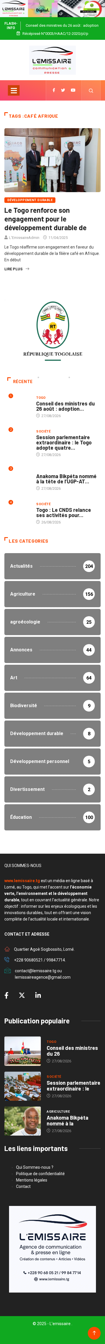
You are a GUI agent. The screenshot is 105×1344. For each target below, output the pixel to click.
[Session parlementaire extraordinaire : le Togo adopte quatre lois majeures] (22, 1086)
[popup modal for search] (91, 90)
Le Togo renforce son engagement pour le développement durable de (45, 219)
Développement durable (29, 200)
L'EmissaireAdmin (24, 237)
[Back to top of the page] (94, 1333)
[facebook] (53, 90)
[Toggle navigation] (13, 90)
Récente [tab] (23, 381)
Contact (23, 1186)
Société (43, 431)
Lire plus (13, 269)
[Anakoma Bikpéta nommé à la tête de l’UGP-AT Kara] (22, 1121)
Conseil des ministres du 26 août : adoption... (65, 406)
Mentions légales (31, 1180)
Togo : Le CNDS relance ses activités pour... (63, 512)
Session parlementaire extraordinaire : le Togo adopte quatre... (64, 442)
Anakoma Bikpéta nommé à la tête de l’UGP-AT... (66, 479)
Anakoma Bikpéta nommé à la (67, 1120)
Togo (41, 398)
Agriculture (47, 470)
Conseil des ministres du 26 (72, 1051)
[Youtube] (73, 90)
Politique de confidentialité (40, 1173)
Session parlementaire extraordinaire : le (73, 1086)
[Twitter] (63, 90)
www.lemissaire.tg (22, 880)
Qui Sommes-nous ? (34, 1167)
